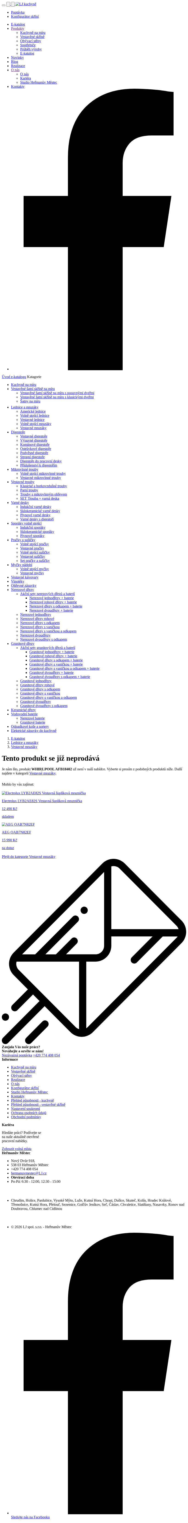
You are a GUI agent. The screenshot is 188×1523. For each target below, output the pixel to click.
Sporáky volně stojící (26, 523)
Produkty (17, 28)
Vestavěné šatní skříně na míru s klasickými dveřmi (57, 397)
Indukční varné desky (35, 507)
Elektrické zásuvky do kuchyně (33, 731)
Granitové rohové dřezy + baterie (53, 656)
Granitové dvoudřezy (35, 702)
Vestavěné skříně (32, 37)
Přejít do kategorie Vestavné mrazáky (28, 857)
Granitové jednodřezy (36, 681)
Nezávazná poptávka (17, 1055)
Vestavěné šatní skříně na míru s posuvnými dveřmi (57, 393)
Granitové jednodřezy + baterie (51, 652)
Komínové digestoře (35, 444)
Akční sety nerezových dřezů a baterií (47, 594)
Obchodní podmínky (26, 1117)
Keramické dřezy (23, 710)
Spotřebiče (28, 45)
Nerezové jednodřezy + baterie (51, 598)
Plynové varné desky (35, 515)
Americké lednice (33, 411)
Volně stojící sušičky (35, 552)
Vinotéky (17, 581)
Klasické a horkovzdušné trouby (43, 486)
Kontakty (18, 86)
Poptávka (18, 12)
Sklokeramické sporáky (37, 532)
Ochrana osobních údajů (28, 1113)
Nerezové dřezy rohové (37, 619)
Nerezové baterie (32, 718)
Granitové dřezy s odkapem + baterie (56, 660)
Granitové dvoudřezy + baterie (51, 673)
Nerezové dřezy (22, 590)
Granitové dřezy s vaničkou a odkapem (48, 697)
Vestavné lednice (32, 420)
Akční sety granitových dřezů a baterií (47, 648)
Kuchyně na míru (32, 33)
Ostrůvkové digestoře (35, 449)
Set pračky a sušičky (35, 561)
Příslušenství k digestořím (38, 465)
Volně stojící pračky (34, 544)
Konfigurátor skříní (25, 16)
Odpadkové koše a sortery (30, 726)
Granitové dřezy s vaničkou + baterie (56, 664)
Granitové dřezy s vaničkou (40, 693)
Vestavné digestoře (33, 436)
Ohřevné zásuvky (23, 585)
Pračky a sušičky (23, 540)
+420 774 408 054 (46, 1055)
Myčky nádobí (21, 565)
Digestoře (18, 432)
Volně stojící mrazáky (35, 424)
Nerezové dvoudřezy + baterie (51, 610)
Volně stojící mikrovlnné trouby (43, 473)
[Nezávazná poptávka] (13, 4)
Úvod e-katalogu (14, 377)
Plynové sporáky (32, 536)
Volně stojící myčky (34, 569)
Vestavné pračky (32, 548)
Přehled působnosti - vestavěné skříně (38, 1104)
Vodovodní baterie (24, 714)
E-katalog (18, 24)
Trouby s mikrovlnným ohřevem (43, 494)
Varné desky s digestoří (37, 519)
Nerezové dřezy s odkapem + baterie (55, 606)
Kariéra (25, 78)
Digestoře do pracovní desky (41, 461)
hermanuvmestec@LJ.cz (29, 1173)
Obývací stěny (30, 41)
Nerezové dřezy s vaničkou (40, 627)
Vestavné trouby (22, 482)
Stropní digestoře (32, 457)
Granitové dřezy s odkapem (40, 689)
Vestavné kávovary (25, 577)
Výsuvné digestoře (33, 440)
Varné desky (20, 503)
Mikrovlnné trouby (24, 469)
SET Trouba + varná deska (39, 498)
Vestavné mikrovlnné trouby (40, 478)
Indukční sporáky (32, 527)
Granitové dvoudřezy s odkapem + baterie (59, 677)
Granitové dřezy (22, 644)
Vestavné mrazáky (33, 428)
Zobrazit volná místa (16, 1149)
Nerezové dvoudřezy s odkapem (43, 639)
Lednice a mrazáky (25, 407)
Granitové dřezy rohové (37, 685)
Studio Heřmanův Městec (38, 82)
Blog (14, 62)
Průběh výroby (31, 49)
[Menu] (4, 5)
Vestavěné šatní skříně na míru (33, 389)
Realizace (18, 66)
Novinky (17, 57)
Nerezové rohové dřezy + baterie (53, 602)
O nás (15, 70)
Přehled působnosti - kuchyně (32, 1100)
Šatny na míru (30, 401)
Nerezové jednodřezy (35, 614)
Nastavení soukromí (25, 1109)
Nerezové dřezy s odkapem (40, 623)
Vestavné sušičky (32, 556)
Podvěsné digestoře (34, 453)
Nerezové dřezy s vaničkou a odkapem (48, 631)
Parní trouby (29, 490)
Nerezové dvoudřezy (35, 635)
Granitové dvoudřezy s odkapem (43, 706)
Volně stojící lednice (34, 415)
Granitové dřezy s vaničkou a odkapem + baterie (64, 668)
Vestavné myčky (32, 573)
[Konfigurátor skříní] (8, 4)
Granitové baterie (32, 722)
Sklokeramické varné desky (40, 511)
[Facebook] (98, 369)
